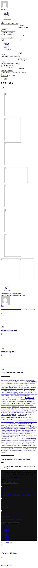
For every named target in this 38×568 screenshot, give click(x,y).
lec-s (30, 417)
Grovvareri (17, 399)
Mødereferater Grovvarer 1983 (12, 373)
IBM (14, 403)
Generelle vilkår (21, 397)
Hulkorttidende (30, 401)
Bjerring (6, 385)
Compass (34, 387)
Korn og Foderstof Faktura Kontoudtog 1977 (18, 495)
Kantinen (33, 407)
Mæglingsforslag (4, 428)
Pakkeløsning (32, 431)
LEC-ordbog (29, 414)
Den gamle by (27, 389)
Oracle (6, 431)
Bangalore (10, 383)
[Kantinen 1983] (5, 562)
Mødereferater (23, 428)
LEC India (34, 420)
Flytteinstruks (7, 395)
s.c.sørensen (34, 435)
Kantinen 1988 (6, 507)
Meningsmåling (5, 427)
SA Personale (20, 436)
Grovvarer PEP (24, 399)
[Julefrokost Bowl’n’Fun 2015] (5, 516)
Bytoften (2, 387)
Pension (14, 433)
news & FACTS (5, 430)
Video (34, 448)
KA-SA (27, 407)
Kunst (31, 408)
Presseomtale (3, 435)
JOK (2, 306)
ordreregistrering (11, 431)
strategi (33, 440)
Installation (27, 405)
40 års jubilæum (28, 380)
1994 (6, 538)
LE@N (25, 411)
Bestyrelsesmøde (28, 383)
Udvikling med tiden (18, 447)
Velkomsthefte (29, 448)
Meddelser (29, 425)
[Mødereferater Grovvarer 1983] (11, 367)
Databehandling (13, 389)
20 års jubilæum (11, 380)
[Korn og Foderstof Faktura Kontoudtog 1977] (5, 491)
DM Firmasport (10, 392)
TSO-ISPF (18, 445)
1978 (6, 528)
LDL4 (22, 410)
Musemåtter (20, 426)
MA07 (10, 423)
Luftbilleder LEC (33, 422)
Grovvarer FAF (11, 399)
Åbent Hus (13, 450)
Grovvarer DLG (4, 399)
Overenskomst (19, 431)
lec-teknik (23, 420)
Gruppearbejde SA (32, 399)
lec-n (17, 414)
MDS (7, 425)
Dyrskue (25, 392)
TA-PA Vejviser (17, 442)
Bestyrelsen (22, 383)
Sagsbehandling (7, 436)
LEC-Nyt (22, 414)
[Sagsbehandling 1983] (11, 325)
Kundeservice (26, 408)
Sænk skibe (11, 442)
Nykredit (24, 430)
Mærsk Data (10, 428)
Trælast (14, 445)
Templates (20, 443)
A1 (5, 381)
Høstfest (10, 403)
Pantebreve (3, 433)
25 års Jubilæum (20, 380)
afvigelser (23, 381)
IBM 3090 (18, 403)
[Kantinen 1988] (5, 503)
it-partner (9, 407)
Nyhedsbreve (18, 430)
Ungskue (7, 448)
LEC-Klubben (19, 412)
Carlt (22, 387)
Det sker (11, 390)
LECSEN (7, 422)
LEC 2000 (29, 420)
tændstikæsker (25, 445)
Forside (6, 12)
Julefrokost (15, 407)
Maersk (13, 423)
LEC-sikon (7, 419)
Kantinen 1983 (6, 565)
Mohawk (16, 426)
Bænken (6, 387)
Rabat (16, 435)
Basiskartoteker (16, 383)
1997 (6, 535)
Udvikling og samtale (27, 447)
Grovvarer (7, 290)
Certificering (26, 387)
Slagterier (10, 438)
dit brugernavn (22, 25)
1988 (6, 526)
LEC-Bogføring (4, 412)
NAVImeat (30, 428)
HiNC (14, 401)
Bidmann (3, 385)
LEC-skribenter (16, 420)
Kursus (2, 411)
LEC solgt (12, 422)
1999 (6, 531)
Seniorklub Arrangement (29, 436)
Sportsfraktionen (4, 440)
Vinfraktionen (5, 450)
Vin (1, 450)
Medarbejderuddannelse (21, 425)
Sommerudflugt (30, 438)
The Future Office (26, 443)
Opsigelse (3, 431)
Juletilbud (22, 407)
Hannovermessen (9, 401)
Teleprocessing (14, 443)
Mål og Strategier (33, 427)
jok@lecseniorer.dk (13, 479)
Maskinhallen (28, 423)
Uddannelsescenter (5, 447)
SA (1, 436)
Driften (21, 392)
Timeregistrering (9, 445)
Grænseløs (3, 401)
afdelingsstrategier (10, 381)
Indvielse (17, 405)
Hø (5, 403)
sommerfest (14, 438)
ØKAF (4, 452)
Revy (26, 435)
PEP (17, 433)
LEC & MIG (34, 411)
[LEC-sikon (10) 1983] (5, 549)
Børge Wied (18, 387)
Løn (1, 423)
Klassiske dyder (4, 408)
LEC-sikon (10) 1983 (9, 553)
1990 (6, 536)
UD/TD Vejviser (31, 445)
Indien (13, 405)
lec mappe (3, 422)
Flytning (2, 395)
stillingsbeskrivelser (27, 440)
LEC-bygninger (12, 412)
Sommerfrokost (20, 438)
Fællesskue (26, 395)
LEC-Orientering (13, 417)
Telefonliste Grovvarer (5, 443)
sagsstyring (14, 436)
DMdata (5, 392)
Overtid (25, 431)
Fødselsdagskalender (5, 397)
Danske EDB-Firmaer (5, 389)
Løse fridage (5, 423)
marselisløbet (22, 423)
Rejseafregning (21, 435)
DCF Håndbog (20, 389)
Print (8, 435)
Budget (18, 385)
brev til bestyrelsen (13, 385)
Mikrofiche (11, 426)
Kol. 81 (10, 409)
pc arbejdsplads (9, 433)
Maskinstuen (3, 425)
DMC (2, 392)
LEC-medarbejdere (8, 415)
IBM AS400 (24, 403)
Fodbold (12, 395)
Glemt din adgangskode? (8, 31)
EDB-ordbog (33, 392)
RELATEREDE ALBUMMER (11, 309)
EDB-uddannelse (4, 393)
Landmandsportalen (16, 410)
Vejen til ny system (22, 448)
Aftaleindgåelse (18, 381)
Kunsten (34, 408)
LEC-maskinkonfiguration (28, 412)
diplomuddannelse (24, 390)
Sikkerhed (4, 438)
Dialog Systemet (16, 390)
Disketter (30, 390)
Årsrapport (24, 450)
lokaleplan (21, 422)
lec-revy (27, 417)
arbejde (6, 383)
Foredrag (17, 395)
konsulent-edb (20, 408)
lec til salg (17, 422)
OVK (28, 431)
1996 (6, 539)
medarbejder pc (12, 425)
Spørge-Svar (11, 440)
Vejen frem (14, 448)
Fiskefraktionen (22, 393)
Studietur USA (4, 442)
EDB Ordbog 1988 (15, 293)
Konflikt (15, 408)
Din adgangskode (23, 27)
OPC (35, 430)
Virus (10, 450)
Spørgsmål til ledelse (18, 440)
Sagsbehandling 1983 (9, 330)
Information (21, 405)
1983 (6, 76)
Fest (18, 394)
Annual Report (30, 381)
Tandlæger (23, 442)
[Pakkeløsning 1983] (11, 346)
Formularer (21, 395)
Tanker (27, 442)
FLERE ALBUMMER (28, 309)
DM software (17, 392)
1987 (6, 533)
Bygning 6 (33, 385)
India (10, 405)
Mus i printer (26, 426)
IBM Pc (28, 403)
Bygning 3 (28, 385)
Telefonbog (31, 442)
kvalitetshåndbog (8, 410)
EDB (29, 392)
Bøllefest (12, 387)
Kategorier (7, 19)
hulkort (24, 401)
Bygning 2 (23, 385)
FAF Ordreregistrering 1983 (16, 295)
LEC (29, 411)
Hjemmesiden (19, 401)
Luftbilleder (26, 422)
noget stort (12, 430)
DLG (34, 390)
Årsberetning (19, 450)
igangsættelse (6, 405)
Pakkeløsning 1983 (8, 352)
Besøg (33, 383)
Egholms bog (11, 393)
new (34, 428)
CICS (31, 387)
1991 (6, 530)
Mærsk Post (16, 428)
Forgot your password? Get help (10, 63)
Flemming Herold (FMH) (31, 393)
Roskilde (30, 435)
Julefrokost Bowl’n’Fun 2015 (12, 519)
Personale (21, 433)
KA (25, 407)
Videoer (6, 17)
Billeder (6, 15)
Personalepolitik (28, 433)
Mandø (17, 423)
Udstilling (11, 447)
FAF (5, 288)
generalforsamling (14, 397)
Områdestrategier (29, 430)
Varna (10, 448)
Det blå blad (6, 390)
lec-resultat (23, 417)
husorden (3, 403)
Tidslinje (6, 14)
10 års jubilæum (4, 380)
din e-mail (21, 36)
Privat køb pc (12, 435)
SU (8, 442)
